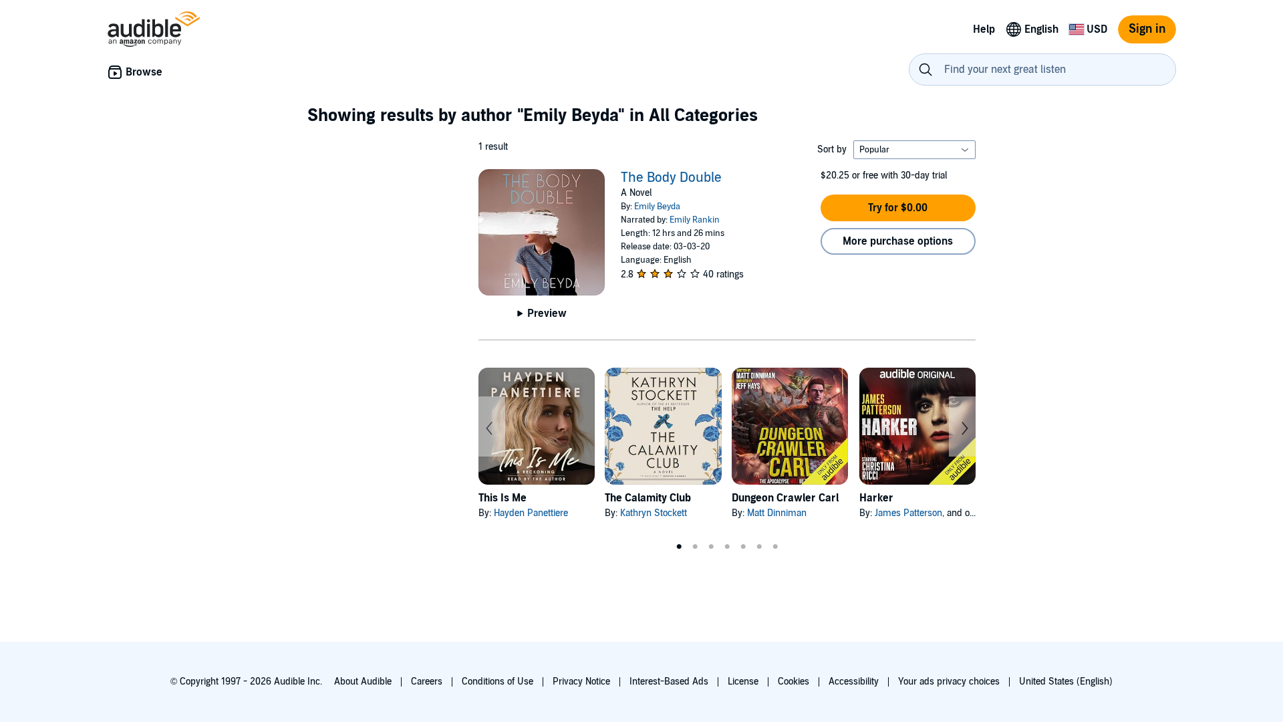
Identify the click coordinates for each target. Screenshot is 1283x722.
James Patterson (908, 513)
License (743, 681)
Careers (426, 681)
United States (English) (1066, 681)
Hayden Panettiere (531, 513)
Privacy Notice (581, 681)
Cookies (793, 681)
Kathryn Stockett (653, 513)
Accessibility (854, 681)
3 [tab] (711, 547)
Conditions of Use (497, 681)
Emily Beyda (657, 206)
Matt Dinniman (777, 513)
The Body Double (671, 178)
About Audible (363, 681)
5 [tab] (743, 547)
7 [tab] (775, 547)
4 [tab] (727, 547)
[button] (898, 208)
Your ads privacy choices (949, 681)
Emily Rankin (695, 220)
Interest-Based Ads (668, 681)
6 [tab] (759, 547)
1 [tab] (679, 547)
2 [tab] (695, 547)
